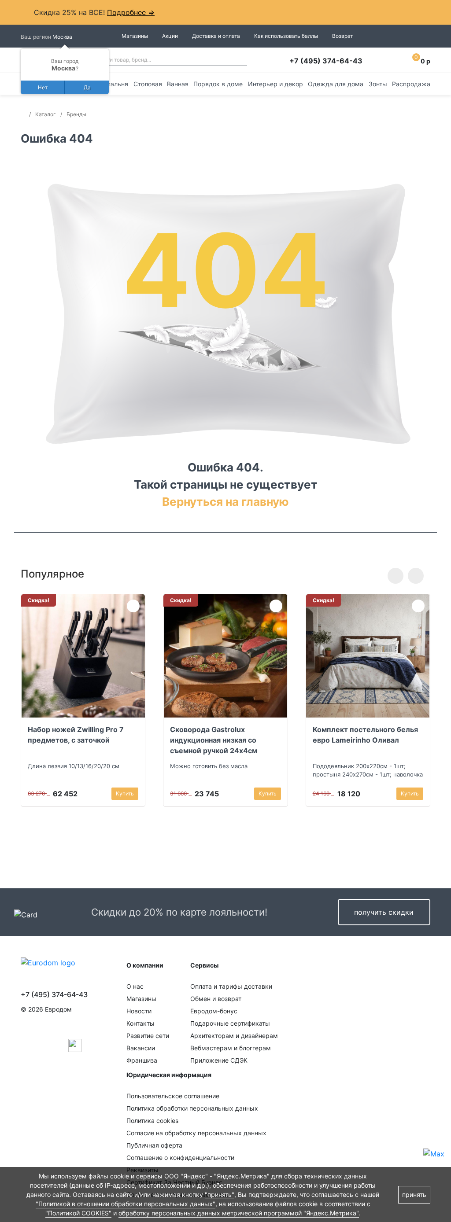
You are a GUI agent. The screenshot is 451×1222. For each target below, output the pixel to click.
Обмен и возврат (215, 998)
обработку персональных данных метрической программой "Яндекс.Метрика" (238, 1213)
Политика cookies (152, 1120)
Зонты (378, 84)
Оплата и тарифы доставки (231, 986)
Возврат (342, 36)
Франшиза (141, 1060)
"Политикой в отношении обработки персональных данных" (125, 1203)
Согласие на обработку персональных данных (196, 1133)
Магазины (135, 36)
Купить (125, 793)
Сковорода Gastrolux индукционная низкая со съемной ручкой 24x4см (213, 740)
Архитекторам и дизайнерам (234, 1035)
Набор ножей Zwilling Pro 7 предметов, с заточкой (76, 734)
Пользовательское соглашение (172, 1096)
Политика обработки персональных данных (192, 1108)
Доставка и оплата (216, 36)
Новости (139, 1011)
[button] (395, 576)
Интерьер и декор (275, 84)
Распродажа (411, 84)
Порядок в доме (218, 84)
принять (414, 1194)
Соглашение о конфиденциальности (180, 1157)
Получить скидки (384, 912)
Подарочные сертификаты (230, 1023)
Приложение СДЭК (219, 1060)
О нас (135, 986)
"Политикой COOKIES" (78, 1213)
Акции (170, 36)
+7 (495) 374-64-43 (325, 60)
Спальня (115, 84)
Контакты (140, 1023)
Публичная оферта (154, 1145)
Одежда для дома (335, 84)
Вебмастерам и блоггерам (230, 1048)
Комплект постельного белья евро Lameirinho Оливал (365, 734)
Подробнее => (131, 12)
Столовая (147, 84)
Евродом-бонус (213, 1011)
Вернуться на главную (225, 501)
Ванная (178, 84)
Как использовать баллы (286, 36)
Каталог (45, 114)
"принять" (219, 1194)
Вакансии (140, 1048)
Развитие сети (147, 1035)
